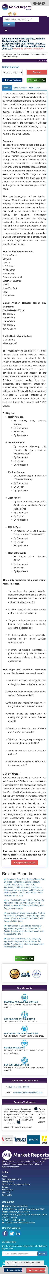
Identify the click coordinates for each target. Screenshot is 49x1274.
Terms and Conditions (11, 1176)
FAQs (4, 1173)
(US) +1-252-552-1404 (15, 1217)
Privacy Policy (8, 1179)
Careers (5, 1184)
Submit (42, 1251)
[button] (7, 1118)
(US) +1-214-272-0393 (19, 1089)
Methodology (34, 90)
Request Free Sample (13, 80)
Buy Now (37, 72)
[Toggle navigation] (6, 31)
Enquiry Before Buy (37, 81)
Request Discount (38, 1270)
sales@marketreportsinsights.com (28, 1095)
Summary (7, 90)
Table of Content (20, 90)
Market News (7, 1187)
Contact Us (7, 1192)
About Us (6, 1190)
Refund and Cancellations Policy (16, 1182)
